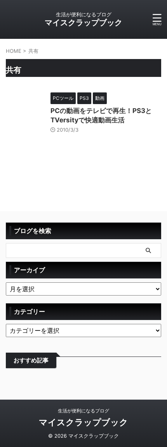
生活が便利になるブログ (83, 411)
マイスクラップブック (83, 22)
